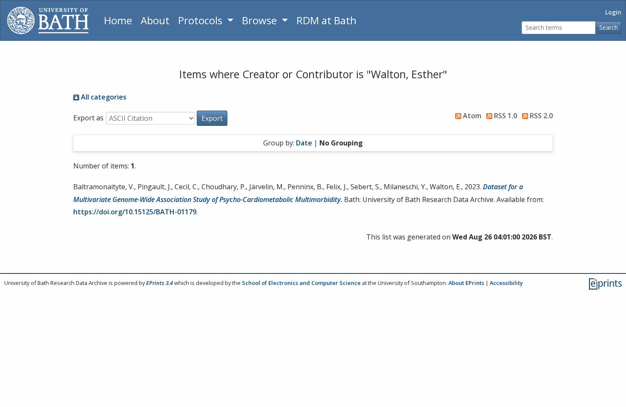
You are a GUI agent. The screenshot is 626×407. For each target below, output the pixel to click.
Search (608, 27)
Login (613, 12)
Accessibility (506, 283)
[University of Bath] (47, 20)
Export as (88, 117)
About (155, 20)
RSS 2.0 (540, 115)
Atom (471, 115)
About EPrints (466, 283)
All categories (102, 97)
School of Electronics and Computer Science (301, 283)
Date (304, 143)
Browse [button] (260, 20)
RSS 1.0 (504, 115)
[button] (212, 118)
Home (118, 20)
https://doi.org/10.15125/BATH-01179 (134, 211)
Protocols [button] (201, 20)
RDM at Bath (326, 20)
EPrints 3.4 (159, 283)
